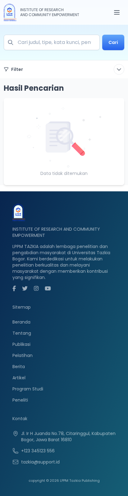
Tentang (21, 333)
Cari (113, 42)
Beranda (21, 322)
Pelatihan (22, 355)
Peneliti (20, 400)
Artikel (18, 378)
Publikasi (21, 344)
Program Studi (27, 389)
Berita (18, 366)
